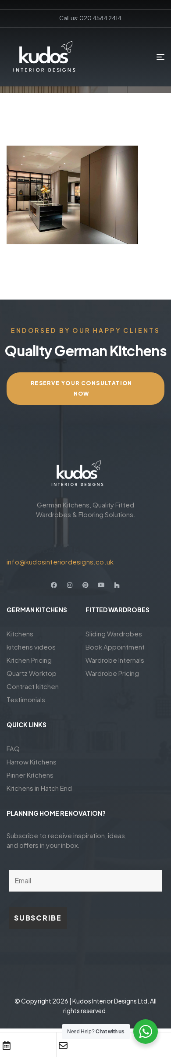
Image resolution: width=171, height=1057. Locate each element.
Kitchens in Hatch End (39, 788)
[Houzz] (117, 585)
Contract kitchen (33, 686)
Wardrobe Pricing (112, 673)
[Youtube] (101, 585)
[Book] (6, 1045)
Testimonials (26, 699)
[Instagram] (70, 585)
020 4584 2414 (44, 549)
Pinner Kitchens (30, 775)
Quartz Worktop (32, 673)
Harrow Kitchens (32, 761)
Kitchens (20, 633)
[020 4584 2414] (12, 533)
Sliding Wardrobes (114, 633)
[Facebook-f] (54, 585)
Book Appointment (115, 647)
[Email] (63, 1045)
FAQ (13, 748)
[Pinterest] (85, 585)
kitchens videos (31, 647)
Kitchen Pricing (29, 660)
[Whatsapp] (120, 1045)
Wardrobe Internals (115, 660)
